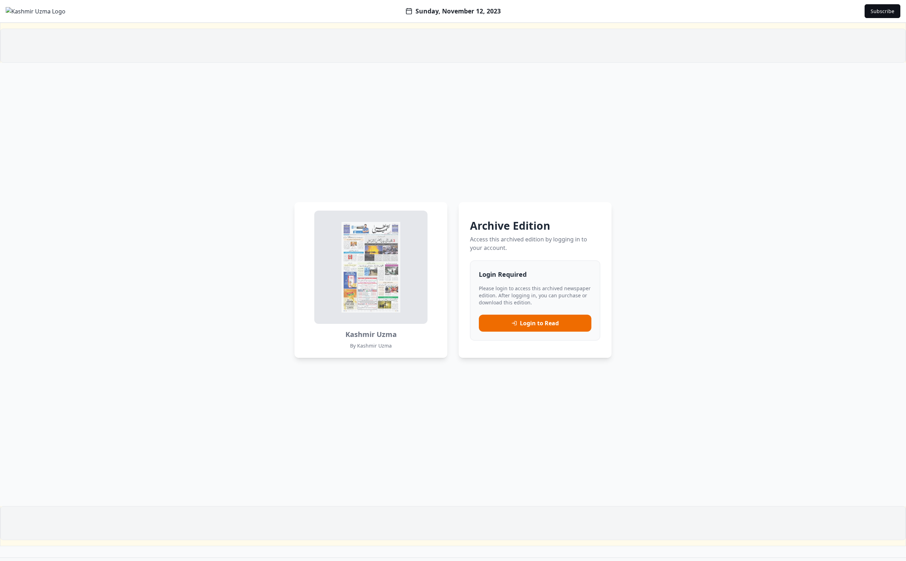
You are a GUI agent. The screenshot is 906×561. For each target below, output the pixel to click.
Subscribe (882, 11)
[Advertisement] (453, 46)
